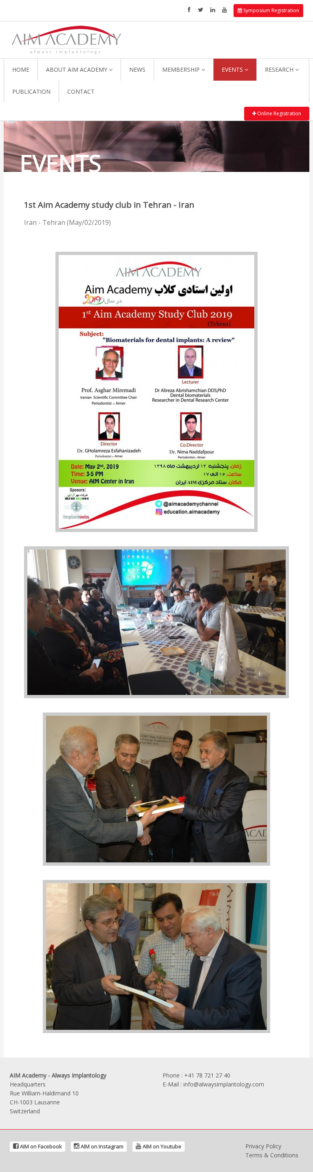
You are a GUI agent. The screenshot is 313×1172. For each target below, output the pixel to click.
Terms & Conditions (271, 1155)
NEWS (137, 69)
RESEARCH (280, 69)
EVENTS (233, 69)
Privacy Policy (263, 1146)
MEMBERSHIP (181, 69)
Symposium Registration (270, 10)
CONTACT (81, 91)
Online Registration (278, 113)
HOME (20, 69)
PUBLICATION (31, 91)
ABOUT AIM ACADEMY (77, 69)
